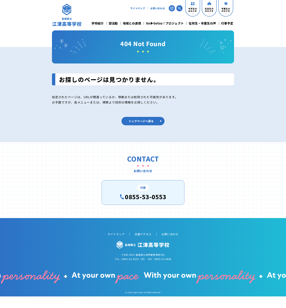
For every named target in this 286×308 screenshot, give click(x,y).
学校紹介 (98, 23)
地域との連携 (132, 23)
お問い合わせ (157, 8)
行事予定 (227, 23)
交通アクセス (143, 234)
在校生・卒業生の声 (202, 23)
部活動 (113, 23)
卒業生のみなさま (225, 9)
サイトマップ (137, 8)
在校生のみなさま (209, 9)
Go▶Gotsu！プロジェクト (165, 23)
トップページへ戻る (141, 121)
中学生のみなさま (192, 9)
